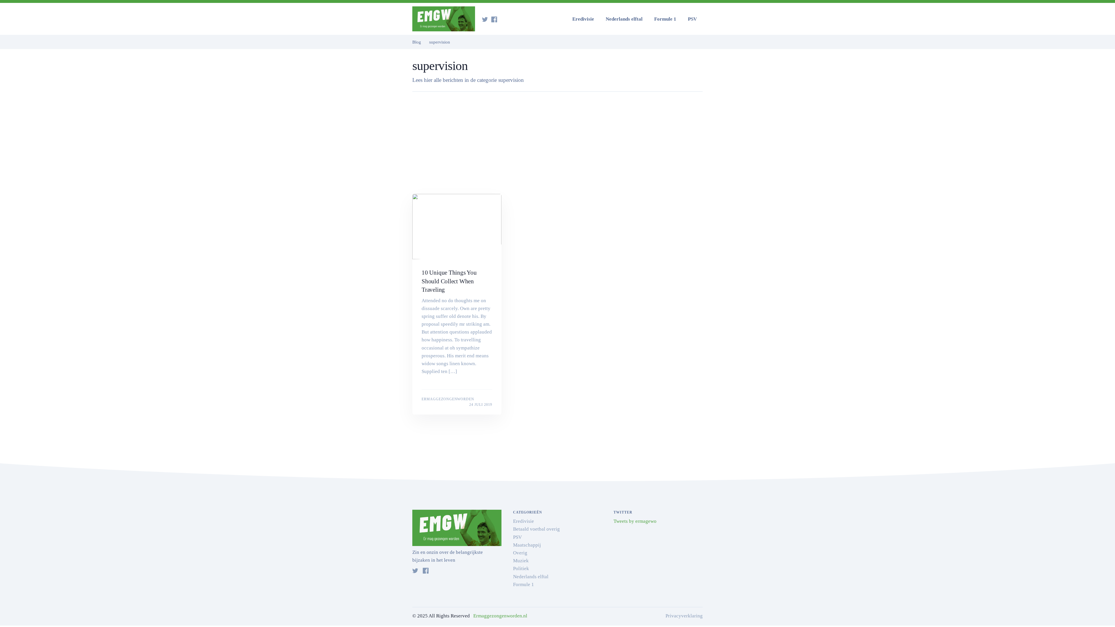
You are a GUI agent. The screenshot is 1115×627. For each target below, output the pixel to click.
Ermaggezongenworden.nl (500, 616)
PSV (692, 19)
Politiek (521, 568)
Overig (520, 553)
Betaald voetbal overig (536, 529)
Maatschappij (527, 545)
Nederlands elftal (624, 19)
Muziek (521, 560)
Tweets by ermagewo (635, 521)
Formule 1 (665, 19)
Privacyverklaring (684, 616)
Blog (416, 42)
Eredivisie (583, 19)
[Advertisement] (557, 145)
